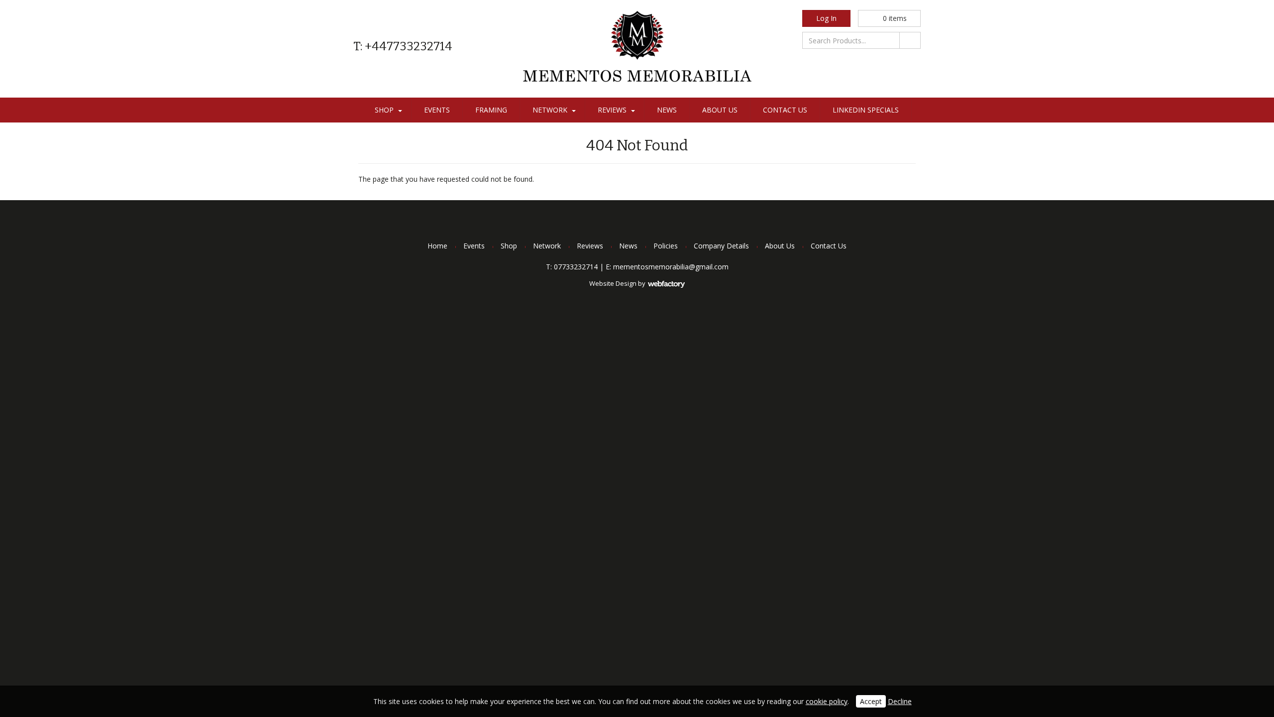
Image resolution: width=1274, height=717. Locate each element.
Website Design (613, 283)
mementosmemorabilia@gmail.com (671, 266)
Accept (871, 701)
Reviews (612, 110)
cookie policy (827, 701)
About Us (720, 110)
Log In (826, 18)
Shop (384, 110)
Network (549, 110)
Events (437, 110)
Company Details (721, 245)
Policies (665, 245)
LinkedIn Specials (866, 110)
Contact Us (785, 110)
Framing (491, 110)
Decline (900, 701)
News (667, 110)
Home (437, 245)
